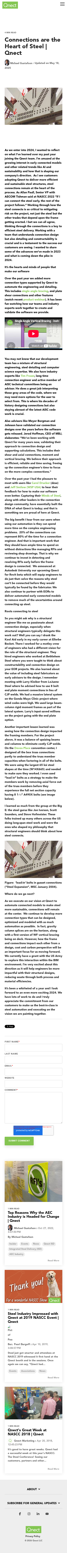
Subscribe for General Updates (32, 1503)
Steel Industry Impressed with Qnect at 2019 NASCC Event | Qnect (33, 1318)
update (31, 80)
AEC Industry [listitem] (16, 1254)
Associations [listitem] (28, 1371)
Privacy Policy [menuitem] (32, 1536)
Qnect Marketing (23, 1441)
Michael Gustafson (21, 63)
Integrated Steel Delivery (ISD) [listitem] (25, 1249)
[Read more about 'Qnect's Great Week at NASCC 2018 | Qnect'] (33, 1403)
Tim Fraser (27, 376)
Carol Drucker (41, 483)
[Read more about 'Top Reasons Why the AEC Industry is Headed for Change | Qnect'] (33, 1181)
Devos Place (22, 748)
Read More (53, 1261)
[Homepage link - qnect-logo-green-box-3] (33, 1531)
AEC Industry (41, 75)
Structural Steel (14, 80)
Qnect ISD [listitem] (49, 1244)
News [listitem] (36, 1244)
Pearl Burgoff (21, 1344)
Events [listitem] (24, 1244)
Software (24, 75)
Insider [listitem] (13, 1244)
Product (10, 75)
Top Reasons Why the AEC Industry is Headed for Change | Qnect (33, 1217)
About (32, 1489)
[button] (62, 3)
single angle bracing (35, 291)
